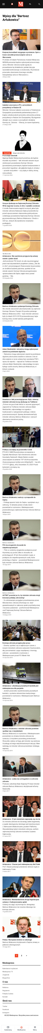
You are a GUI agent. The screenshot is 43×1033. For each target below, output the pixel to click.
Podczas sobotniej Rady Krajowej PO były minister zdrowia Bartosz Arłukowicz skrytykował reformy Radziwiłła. (21, 786)
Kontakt (5, 997)
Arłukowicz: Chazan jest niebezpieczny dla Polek (21, 864)
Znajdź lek (6, 975)
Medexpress (8, 963)
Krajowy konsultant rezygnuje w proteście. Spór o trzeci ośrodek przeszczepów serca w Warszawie (21, 54)
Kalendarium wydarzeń (10, 968)
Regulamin (6, 990)
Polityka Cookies (8, 994)
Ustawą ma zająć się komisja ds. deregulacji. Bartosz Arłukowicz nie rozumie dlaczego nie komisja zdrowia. (19, 907)
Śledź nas (7, 1001)
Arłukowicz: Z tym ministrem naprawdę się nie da (21, 819)
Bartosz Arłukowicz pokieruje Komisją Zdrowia (21, 306)
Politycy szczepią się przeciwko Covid (17, 450)
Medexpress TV (8, 971)
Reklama (5, 987)
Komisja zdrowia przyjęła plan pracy (16, 643)
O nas (5, 982)
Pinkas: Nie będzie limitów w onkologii (17, 940)
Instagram (6, 1012)
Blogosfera (6, 978)
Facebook (6, 1009)
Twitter (5, 1006)
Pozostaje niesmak (10, 156)
